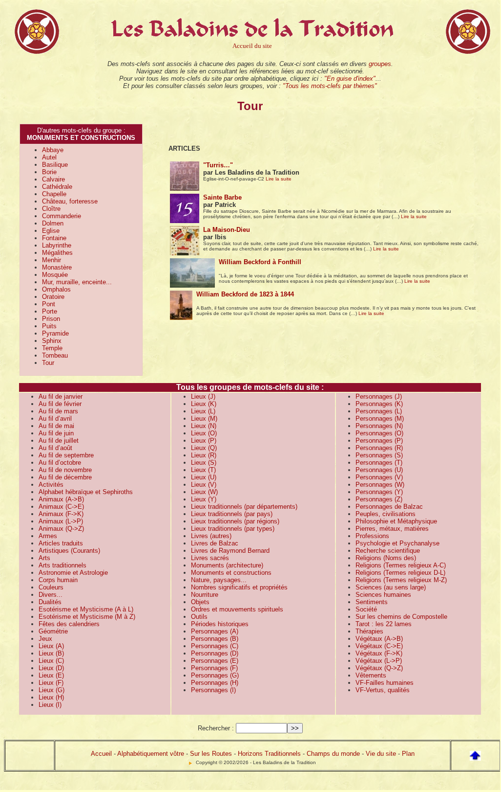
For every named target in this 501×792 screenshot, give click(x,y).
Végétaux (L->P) (378, 660)
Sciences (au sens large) (390, 587)
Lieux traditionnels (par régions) (235, 521)
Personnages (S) (379, 455)
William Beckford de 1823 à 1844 (245, 294)
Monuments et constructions (231, 572)
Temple (52, 348)
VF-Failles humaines (384, 682)
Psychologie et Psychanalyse (397, 543)
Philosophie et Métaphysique (396, 521)
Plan (408, 753)
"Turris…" (218, 165)
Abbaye (52, 150)
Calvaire (53, 179)
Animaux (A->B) (61, 499)
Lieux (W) (204, 492)
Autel (49, 157)
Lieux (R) (203, 455)
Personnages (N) (379, 426)
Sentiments (371, 602)
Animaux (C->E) (61, 506)
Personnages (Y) (379, 492)
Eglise (51, 230)
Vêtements (370, 675)
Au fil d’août (55, 448)
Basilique (55, 164)
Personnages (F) (214, 668)
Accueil (101, 753)
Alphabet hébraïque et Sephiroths (86, 492)
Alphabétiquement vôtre (150, 753)
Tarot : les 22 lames (383, 624)
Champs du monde (333, 753)
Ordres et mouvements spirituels (237, 609)
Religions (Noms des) (385, 558)
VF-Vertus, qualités (382, 690)
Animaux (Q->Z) (61, 528)
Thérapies (369, 631)
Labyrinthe (56, 245)
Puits (49, 326)
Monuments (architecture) (227, 565)
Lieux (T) (203, 470)
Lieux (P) (203, 440)
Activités (51, 484)
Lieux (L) (203, 411)
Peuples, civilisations (385, 514)
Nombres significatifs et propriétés (239, 587)
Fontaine (54, 238)
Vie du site (381, 753)
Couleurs (51, 587)
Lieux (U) (203, 477)
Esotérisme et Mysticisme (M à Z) (87, 616)
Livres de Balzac (214, 543)
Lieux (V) (203, 484)
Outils (199, 616)
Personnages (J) (378, 396)
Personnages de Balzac (389, 506)
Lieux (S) (203, 462)
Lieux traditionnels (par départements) (244, 506)
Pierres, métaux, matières (392, 528)
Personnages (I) (213, 690)
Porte (49, 311)
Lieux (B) (51, 653)
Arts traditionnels (62, 565)
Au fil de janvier (61, 396)
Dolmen (52, 223)
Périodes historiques (220, 624)
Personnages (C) (214, 646)
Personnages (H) (214, 682)
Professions (372, 536)
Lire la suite (279, 178)
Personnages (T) (378, 462)
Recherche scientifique (387, 550)
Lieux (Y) (203, 499)
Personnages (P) (379, 440)
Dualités (50, 602)
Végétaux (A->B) (379, 638)
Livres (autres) (211, 536)
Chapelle (54, 194)
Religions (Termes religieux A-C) (400, 565)
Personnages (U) (379, 470)
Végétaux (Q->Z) (379, 668)
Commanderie (61, 216)
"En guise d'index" (350, 78)
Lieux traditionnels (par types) (232, 528)
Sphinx (52, 340)
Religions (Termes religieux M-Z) (401, 580)
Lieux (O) (204, 433)
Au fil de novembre (65, 470)
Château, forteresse (70, 201)
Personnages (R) (379, 448)
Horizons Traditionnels (269, 753)
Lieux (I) (50, 704)
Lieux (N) (203, 426)
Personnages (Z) (378, 499)
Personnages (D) (214, 653)
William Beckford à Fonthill (260, 262)
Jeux (45, 638)
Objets (200, 602)
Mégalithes (57, 252)
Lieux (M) (204, 418)
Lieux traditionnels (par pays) (231, 514)
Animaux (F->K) (61, 514)
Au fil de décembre (65, 477)
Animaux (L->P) (61, 521)
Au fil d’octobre (60, 462)
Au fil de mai (56, 426)
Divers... (51, 594)
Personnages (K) (379, 403)
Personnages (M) (379, 418)
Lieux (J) (203, 396)
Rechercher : (216, 728)
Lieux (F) (51, 682)
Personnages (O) (379, 433)
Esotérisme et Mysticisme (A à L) (86, 609)
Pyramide (55, 333)
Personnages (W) (379, 484)
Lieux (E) (51, 675)
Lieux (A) (51, 646)
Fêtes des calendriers (69, 624)
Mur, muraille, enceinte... (77, 282)
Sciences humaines (383, 594)
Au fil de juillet (59, 440)
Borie (49, 172)
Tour (48, 362)
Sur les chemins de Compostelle (401, 616)
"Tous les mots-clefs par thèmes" (330, 86)
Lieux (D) (51, 668)
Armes (48, 536)
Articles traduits (61, 543)
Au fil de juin (56, 433)
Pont (48, 304)
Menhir (51, 260)
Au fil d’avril (55, 418)
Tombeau (55, 355)
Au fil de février (60, 403)
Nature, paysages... (219, 580)
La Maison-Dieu (226, 229)
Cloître (51, 208)
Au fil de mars (58, 411)
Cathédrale (57, 186)
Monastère (57, 267)
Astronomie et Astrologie (73, 572)
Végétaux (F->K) (378, 653)
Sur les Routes (211, 753)
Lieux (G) (51, 690)
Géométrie (53, 631)
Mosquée (55, 274)
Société (366, 609)
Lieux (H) (51, 697)
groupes (380, 64)
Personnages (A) (214, 631)
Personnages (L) (378, 411)
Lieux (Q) (204, 448)
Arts (44, 558)
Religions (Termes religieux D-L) (400, 572)
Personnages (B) (214, 638)
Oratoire (53, 296)
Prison (51, 318)
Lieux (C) (51, 660)
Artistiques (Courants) (69, 550)
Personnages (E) (214, 660)
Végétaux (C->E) (379, 646)
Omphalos (56, 289)
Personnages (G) (215, 675)
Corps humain (58, 580)
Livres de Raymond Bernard (230, 550)
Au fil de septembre (66, 455)
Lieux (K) (203, 403)
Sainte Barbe (222, 197)
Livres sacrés (210, 558)
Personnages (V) (379, 477)
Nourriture (204, 594)
